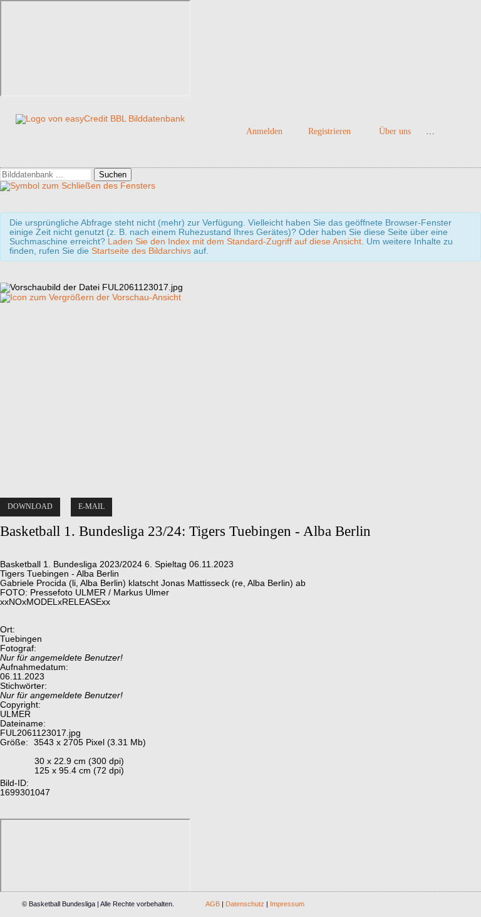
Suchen (113, 174)
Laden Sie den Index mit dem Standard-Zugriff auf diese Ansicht (234, 241)
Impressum (287, 904)
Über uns (395, 131)
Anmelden (264, 131)
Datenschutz (244, 904)
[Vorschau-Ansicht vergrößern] (90, 297)
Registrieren (329, 131)
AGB (212, 904)
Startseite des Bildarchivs (141, 251)
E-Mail (91, 506)
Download (30, 506)
